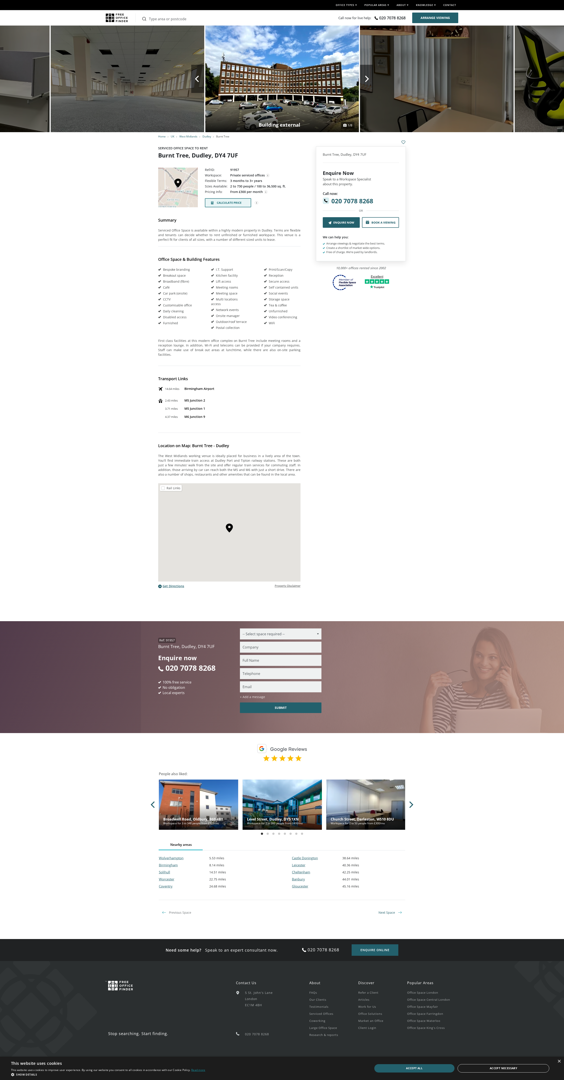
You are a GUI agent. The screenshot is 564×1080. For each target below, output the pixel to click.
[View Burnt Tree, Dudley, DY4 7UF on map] (178, 189)
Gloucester (300, 886)
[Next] (366, 79)
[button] (108, 1074)
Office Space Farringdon (425, 1014)
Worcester (166, 879)
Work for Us (367, 1007)
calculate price (229, 203)
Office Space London (422, 993)
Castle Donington (305, 858)
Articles (363, 1000)
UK (172, 136)
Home (162, 136)
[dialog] (282, 1068)
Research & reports (323, 1035)
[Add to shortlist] (403, 142)
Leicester (298, 865)
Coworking (317, 1021)
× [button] (559, 1061)
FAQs (313, 993)
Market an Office (370, 1021)
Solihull (164, 872)
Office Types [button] (345, 5)
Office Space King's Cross (426, 1028)
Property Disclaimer (288, 586)
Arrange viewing (435, 18)
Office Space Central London (428, 1000)
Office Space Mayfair (422, 1007)
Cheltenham (301, 872)
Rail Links (173, 488)
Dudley (206, 136)
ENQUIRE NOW (343, 222)
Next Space (387, 912)
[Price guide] (266, 192)
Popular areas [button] (375, 5)
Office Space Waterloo (423, 1021)
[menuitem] (333, 992)
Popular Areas (420, 982)
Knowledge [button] (424, 5)
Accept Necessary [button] (503, 1068)
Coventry (166, 886)
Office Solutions (370, 1014)
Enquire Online (375, 950)
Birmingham (168, 865)
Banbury (298, 879)
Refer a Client (368, 993)
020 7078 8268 (392, 17)
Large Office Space (323, 1028)
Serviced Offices (321, 1014)
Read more (198, 1070)
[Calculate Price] (256, 203)
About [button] (401, 5)
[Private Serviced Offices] (268, 175)
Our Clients (317, 1000)
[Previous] (197, 79)
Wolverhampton (171, 858)
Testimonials (318, 1007)
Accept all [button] (414, 1068)
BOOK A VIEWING (383, 222)
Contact (449, 5)
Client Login (367, 1028)
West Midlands (188, 136)
